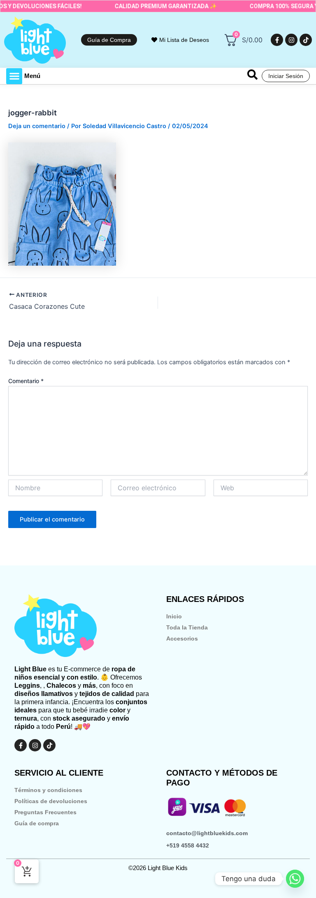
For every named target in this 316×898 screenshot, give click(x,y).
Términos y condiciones (48, 790)
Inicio (174, 616)
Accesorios (182, 638)
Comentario (26, 380)
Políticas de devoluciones (50, 801)
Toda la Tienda (187, 627)
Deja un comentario (36, 126)
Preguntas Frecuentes (45, 812)
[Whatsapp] (295, 879)
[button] (14, 76)
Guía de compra (36, 823)
